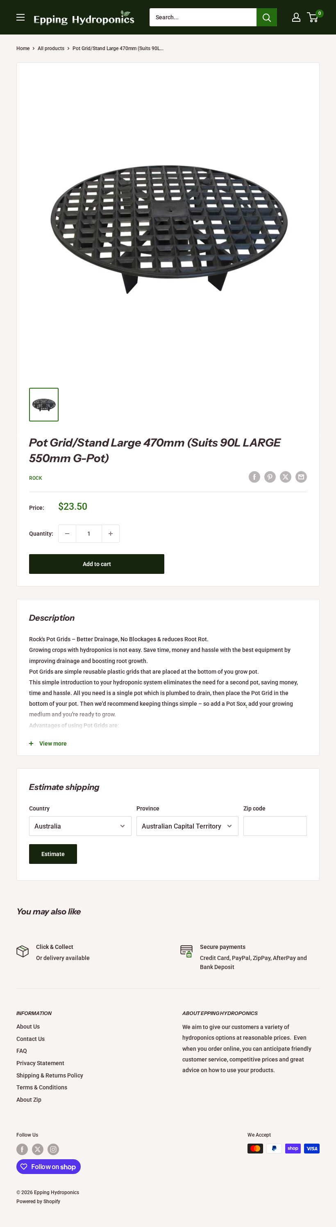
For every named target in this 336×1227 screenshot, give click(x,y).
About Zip (28, 1099)
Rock (35, 478)
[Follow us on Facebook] (22, 1149)
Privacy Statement (40, 1063)
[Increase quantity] (110, 533)
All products (51, 48)
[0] (313, 17)
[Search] (267, 17)
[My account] (296, 17)
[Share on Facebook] (254, 477)
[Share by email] (301, 477)
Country (39, 808)
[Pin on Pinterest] (270, 477)
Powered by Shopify (38, 1201)
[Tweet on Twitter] (285, 477)
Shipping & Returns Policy (49, 1075)
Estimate (53, 854)
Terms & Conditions (41, 1087)
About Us (28, 1026)
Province (147, 808)
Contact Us (30, 1039)
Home (23, 48)
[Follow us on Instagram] (53, 1149)
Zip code (254, 808)
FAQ (21, 1050)
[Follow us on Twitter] (37, 1149)
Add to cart (97, 564)
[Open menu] (20, 17)
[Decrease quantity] (67, 533)
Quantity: (41, 533)
